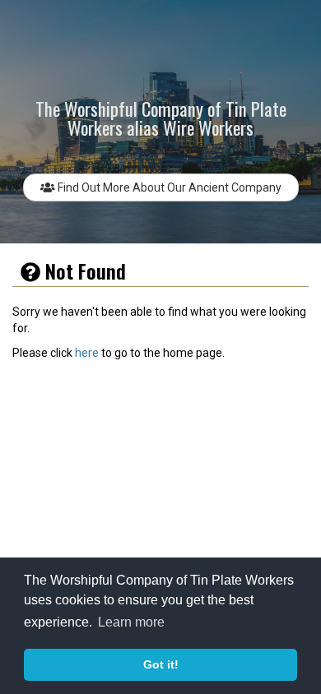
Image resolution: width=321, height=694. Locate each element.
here (87, 352)
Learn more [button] (131, 622)
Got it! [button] (161, 664)
